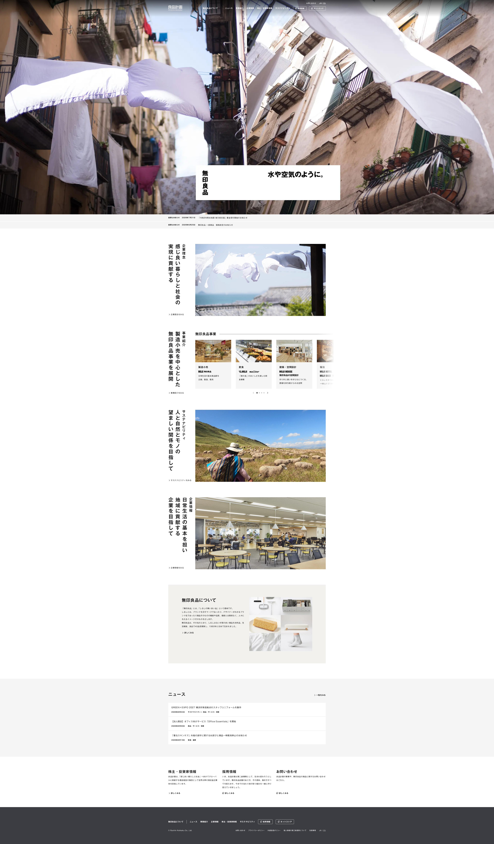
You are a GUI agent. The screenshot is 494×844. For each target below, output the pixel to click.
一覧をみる (321, 695)
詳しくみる (189, 633)
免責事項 (312, 830)
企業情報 (250, 8)
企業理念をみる (177, 314)
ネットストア (286, 822)
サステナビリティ (282, 8)
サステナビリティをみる (181, 480)
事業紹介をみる (177, 393)
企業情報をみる (177, 568)
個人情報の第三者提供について (295, 830)
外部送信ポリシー (274, 830)
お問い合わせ (311, 3)
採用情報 (266, 822)
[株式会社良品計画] (175, 8)
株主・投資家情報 (264, 8)
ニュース (229, 8)
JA (320, 3)
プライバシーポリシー (256, 830)
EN (324, 3)
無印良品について (210, 8)
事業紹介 (239, 8)
